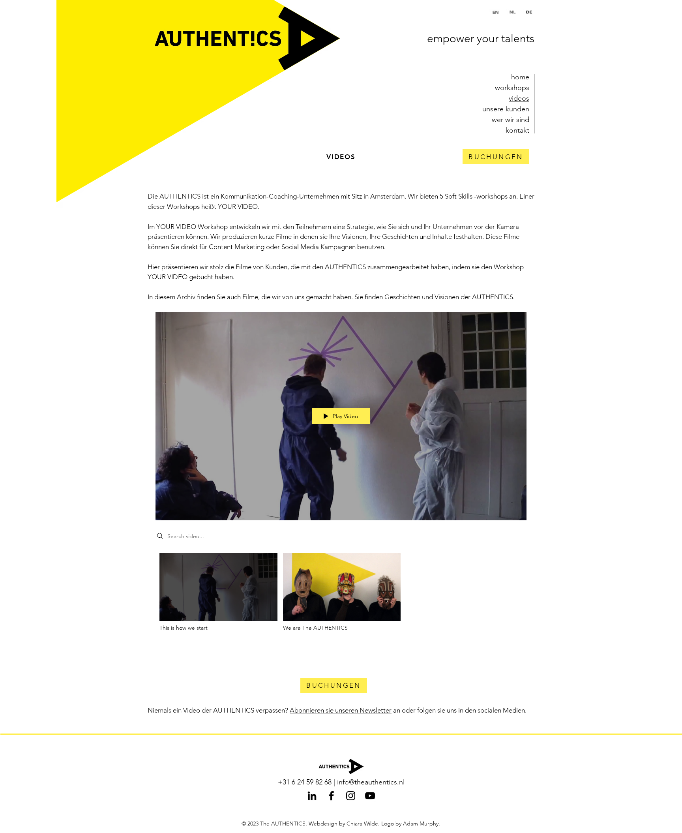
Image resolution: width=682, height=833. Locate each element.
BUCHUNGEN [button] (495, 157)
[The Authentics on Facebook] (331, 796)
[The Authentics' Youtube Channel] (370, 796)
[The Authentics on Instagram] (351, 796)
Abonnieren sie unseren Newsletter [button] (341, 710)
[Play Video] (218, 592)
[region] (496, 156)
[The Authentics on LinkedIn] (312, 796)
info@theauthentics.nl (371, 782)
